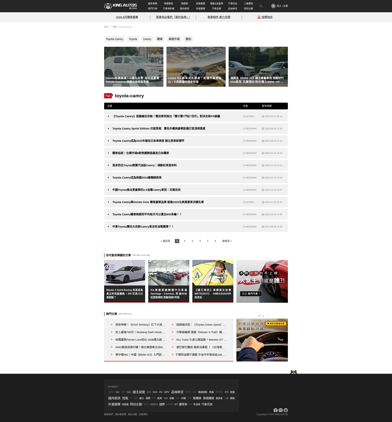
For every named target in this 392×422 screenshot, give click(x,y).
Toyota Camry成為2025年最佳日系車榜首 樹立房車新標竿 (148, 140)
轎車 (160, 39)
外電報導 (200, 8)
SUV (155, 392)
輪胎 (118, 392)
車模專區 (168, 3)
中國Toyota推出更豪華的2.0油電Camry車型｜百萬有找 (146, 189)
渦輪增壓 (219, 392)
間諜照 (184, 3)
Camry (147, 39)
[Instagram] (281, 410)
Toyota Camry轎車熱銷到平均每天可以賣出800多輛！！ (147, 214)
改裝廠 (125, 404)
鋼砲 (232, 398)
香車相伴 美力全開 (218, 17)
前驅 (172, 398)
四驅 (183, 398)
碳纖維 (197, 398)
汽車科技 (232, 3)
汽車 (154, 398)
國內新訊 (184, 8)
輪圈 (129, 392)
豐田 (188, 39)
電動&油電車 (216, 3)
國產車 (188, 392)
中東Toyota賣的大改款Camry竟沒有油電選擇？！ (143, 226)
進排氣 (219, 398)
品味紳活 (232, 8)
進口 (141, 398)
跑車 (159, 398)
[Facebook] (275, 410)
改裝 (149, 392)
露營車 (183, 404)
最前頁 (166, 241)
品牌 (189, 398)
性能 (125, 398)
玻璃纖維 (208, 398)
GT (176, 404)
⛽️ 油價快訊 (265, 17)
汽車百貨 (207, 404)
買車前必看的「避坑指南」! (173, 17)
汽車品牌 (216, 8)
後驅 (177, 398)
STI (226, 392)
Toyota (133, 39)
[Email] (286, 410)
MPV (166, 392)
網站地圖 (132, 414)
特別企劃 (248, 8)
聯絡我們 (108, 414)
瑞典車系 (169, 404)
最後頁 (226, 241)
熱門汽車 (152, 8)
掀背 (190, 404)
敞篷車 (111, 392)
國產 (136, 398)
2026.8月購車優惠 (127, 17)
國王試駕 (139, 392)
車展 (211, 392)
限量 (232, 392)
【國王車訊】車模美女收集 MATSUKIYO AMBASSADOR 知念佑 (213, 294)
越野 (148, 398)
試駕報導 (200, 3)
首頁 (106, 27)
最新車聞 (152, 3)
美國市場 (174, 39)
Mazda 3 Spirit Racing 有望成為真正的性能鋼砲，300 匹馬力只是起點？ (124, 294)
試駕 (194, 392)
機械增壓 (202, 392)
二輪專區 (248, 3)
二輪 (226, 398)
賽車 (123, 392)
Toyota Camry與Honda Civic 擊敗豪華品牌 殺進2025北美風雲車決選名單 (158, 202)
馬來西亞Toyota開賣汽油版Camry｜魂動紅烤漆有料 (144, 165)
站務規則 (143, 414)
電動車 (146, 404)
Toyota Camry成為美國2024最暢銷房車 (137, 177)
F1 (131, 398)
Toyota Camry (114, 39)
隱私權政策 (120, 414)
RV (160, 392)
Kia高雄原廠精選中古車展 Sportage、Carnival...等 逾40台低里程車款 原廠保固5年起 (169, 294)
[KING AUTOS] (120, 6)
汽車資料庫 (168, 8)
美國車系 (154, 404)
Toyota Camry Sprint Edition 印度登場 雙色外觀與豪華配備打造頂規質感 (158, 128)
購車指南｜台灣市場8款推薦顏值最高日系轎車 (140, 153)
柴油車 (196, 404)
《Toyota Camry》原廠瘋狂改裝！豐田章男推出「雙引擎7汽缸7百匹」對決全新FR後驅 (166, 116)
